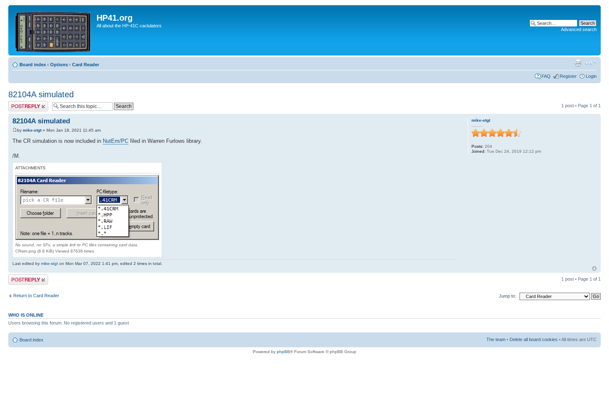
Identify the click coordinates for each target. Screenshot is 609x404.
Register (568, 76)
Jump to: (507, 295)
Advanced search (579, 29)
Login (591, 76)
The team (495, 339)
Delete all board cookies (534, 339)
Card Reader (85, 64)
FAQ (546, 76)
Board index (32, 64)
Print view (577, 63)
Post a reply (20, 103)
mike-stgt (32, 130)
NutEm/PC (115, 141)
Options (59, 64)
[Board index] (53, 30)
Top (594, 268)
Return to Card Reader (36, 295)
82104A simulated (41, 94)
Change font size (591, 63)
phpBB (283, 351)
